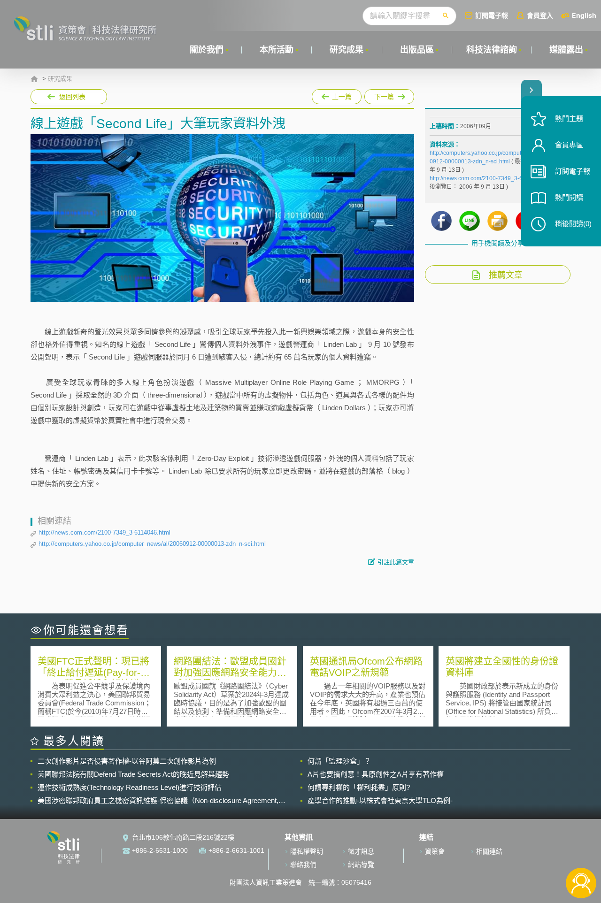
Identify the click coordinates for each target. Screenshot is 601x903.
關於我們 (206, 50)
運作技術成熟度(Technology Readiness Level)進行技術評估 (130, 787)
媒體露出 (566, 50)
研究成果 (346, 50)
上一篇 (337, 94)
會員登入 (540, 15)
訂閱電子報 (491, 15)
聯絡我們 (303, 864)
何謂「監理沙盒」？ (339, 761)
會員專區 (569, 145)
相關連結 (489, 851)
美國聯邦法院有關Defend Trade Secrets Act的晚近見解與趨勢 (133, 774)
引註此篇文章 (396, 562)
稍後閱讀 (573, 224)
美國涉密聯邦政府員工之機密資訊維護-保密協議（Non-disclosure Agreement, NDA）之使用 (158, 800)
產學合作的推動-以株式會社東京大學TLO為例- (380, 800)
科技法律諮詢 (491, 50)
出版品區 (417, 50)
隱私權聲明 (306, 851)
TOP (581, 852)
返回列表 (72, 96)
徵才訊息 (361, 851)
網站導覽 (361, 864)
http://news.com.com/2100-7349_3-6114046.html (104, 532)
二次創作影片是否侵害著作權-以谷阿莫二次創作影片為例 (127, 761)
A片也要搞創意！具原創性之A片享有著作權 (376, 774)
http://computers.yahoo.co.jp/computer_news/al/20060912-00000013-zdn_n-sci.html (152, 543)
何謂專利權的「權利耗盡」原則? (359, 787)
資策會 (435, 851)
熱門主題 (569, 118)
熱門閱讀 (569, 197)
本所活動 (276, 50)
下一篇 (384, 94)
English (584, 15)
